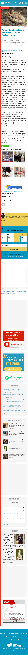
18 (10, 516)
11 (10, 513)
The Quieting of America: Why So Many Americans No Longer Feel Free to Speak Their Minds (13, 391)
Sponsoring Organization (21, 633)
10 (7, 513)
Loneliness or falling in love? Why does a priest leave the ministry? (16, 440)
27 (17, 518)
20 (17, 516)
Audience (11, 633)
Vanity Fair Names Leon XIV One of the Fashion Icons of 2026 (16, 447)
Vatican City (4, 8)
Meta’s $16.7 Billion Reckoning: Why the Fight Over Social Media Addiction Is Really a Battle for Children (14, 396)
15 (23, 513)
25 (10, 518)
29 (23, 518)
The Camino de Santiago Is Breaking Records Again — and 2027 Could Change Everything (17, 433)
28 (20, 518)
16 (4, 516)
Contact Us (20, 636)
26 (14, 518)
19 (14, 516)
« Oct (4, 524)
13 (17, 513)
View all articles (5, 209)
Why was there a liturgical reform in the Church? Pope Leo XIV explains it (17, 455)
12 (14, 513)
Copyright (14, 636)
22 (23, 516)
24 (7, 518)
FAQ (7, 633)
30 (4, 521)
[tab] (8, 602)
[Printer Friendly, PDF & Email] (5, 146)
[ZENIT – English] (8, 3)
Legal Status (8, 636)
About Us (2, 633)
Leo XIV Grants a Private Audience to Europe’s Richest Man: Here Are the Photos (16, 425)
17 (7, 516)
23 (4, 518)
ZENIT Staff (19, 50)
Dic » (7, 524)
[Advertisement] (14, 277)
